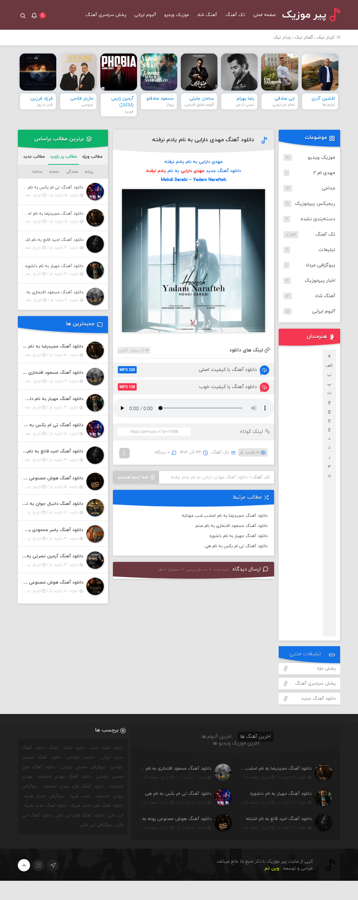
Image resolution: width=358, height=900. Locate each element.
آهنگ (54, 748)
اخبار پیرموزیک (320, 280)
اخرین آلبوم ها (216, 736)
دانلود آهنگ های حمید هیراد (97, 805)
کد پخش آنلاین (132, 350)
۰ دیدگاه (162, 452)
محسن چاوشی (80, 757)
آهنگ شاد (207, 15)
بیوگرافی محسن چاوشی (83, 767)
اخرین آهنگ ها (255, 736)
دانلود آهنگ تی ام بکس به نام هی (236, 546)
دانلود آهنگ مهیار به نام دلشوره (238, 536)
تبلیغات (326, 250)
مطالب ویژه (92, 156)
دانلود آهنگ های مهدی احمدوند (73, 786)
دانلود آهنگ (74, 748)
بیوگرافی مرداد (320, 265)
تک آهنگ (235, 15)
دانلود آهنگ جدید (318, 698)
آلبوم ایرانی (145, 15)
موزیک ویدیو (176, 15)
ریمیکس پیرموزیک (315, 203)
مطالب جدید (34, 156)
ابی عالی (115, 815)
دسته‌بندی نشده (318, 219)
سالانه (37, 171)
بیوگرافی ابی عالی (96, 825)
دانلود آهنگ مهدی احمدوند (64, 776)
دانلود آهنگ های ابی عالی (80, 815)
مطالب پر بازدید (63, 156)
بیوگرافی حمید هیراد (44, 796)
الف (329, 366)
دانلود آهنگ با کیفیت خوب (188, 387)
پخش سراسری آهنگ (106, 15)
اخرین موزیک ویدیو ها (236, 743)
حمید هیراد (80, 796)
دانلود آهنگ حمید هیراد (45, 805)
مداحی (328, 188)
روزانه (89, 171)
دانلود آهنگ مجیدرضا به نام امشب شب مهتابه (225, 516)
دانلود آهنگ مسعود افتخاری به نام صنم (231, 526)
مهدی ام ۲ (324, 173)
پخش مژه (326, 668)
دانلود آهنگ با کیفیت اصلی (188, 369)
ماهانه (54, 171)
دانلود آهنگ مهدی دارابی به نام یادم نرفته (203, 140)
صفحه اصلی (264, 15)
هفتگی (72, 171)
